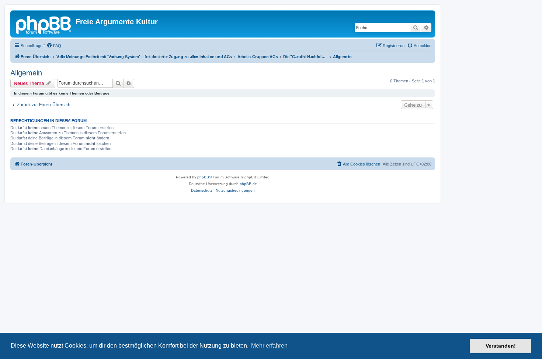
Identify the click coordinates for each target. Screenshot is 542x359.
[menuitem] (53, 45)
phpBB (203, 177)
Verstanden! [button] (501, 346)
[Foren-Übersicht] (44, 24)
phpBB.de (248, 184)
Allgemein (26, 73)
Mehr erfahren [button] (269, 345)
